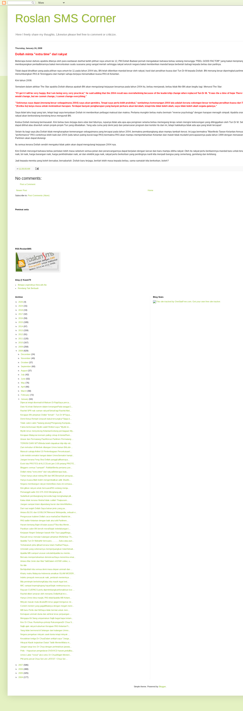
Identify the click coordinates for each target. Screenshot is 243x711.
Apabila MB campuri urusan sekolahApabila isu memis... (46, 553)
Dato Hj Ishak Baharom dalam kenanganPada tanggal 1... (46, 406)
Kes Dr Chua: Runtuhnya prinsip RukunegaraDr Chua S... (46, 622)
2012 (21, 334)
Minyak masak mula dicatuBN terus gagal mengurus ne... (46, 602)
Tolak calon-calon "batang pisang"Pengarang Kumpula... (46, 423)
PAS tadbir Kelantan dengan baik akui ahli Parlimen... (44, 520)
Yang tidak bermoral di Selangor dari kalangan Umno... (45, 630)
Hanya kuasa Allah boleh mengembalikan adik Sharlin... (45, 480)
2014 (21, 326)
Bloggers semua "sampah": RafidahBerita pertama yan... (46, 467)
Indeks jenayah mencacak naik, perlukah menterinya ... (45, 577)
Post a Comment (27, 184)
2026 (21, 302)
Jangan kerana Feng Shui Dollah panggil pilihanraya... (44, 459)
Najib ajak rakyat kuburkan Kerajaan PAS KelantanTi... (45, 626)
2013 (21, 330)
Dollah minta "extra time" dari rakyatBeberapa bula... (44, 472)
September (26, 366)
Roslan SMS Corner (65, 18)
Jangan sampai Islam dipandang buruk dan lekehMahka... (46, 504)
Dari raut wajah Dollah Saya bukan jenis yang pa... (43, 508)
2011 (21, 338)
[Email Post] (36, 169)
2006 (21, 669)
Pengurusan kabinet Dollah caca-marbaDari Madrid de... (46, 516)
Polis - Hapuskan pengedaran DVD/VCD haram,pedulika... (47, 651)
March (24, 391)
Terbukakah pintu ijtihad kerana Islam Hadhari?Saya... (45, 545)
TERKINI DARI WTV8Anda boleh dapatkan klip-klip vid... (46, 443)
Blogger (162, 686)
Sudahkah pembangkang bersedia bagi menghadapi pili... (46, 496)
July (23, 374)
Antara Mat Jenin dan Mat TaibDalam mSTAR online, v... (45, 561)
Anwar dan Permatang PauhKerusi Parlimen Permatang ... (46, 439)
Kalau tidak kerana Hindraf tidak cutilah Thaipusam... (44, 500)
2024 (21, 306)
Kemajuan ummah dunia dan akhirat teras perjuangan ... (46, 614)
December (26, 354)
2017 (21, 314)
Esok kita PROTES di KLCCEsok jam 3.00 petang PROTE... (48, 463)
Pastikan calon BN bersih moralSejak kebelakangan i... (45, 529)
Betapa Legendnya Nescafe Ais (32, 285)
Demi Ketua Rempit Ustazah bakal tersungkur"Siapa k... (46, 419)
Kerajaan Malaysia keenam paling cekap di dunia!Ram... (46, 435)
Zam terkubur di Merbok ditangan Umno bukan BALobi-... (46, 447)
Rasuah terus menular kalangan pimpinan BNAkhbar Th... (46, 537)
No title (23, 565)
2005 (21, 673)
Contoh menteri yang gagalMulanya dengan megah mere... (47, 606)
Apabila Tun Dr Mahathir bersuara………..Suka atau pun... (47, 541)
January (25, 399)
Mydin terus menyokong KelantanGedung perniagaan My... (47, 431)
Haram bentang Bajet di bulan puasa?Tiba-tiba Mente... (45, 525)
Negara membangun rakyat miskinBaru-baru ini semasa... (46, 484)
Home (150, 190)
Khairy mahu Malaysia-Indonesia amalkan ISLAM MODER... (47, 573)
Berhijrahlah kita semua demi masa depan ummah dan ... (46, 569)
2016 (21, 318)
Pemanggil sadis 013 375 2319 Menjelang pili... (41, 492)
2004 (21, 677)
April (23, 387)
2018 (21, 310)
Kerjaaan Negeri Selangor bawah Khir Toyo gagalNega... (46, 532)
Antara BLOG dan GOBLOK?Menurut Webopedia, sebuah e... (48, 512)
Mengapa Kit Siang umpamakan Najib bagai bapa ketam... (46, 618)
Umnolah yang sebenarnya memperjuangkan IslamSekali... (47, 549)
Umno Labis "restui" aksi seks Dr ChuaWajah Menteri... (45, 655)
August (24, 370)
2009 (21, 347)
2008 (21, 351)
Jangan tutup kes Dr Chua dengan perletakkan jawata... (46, 647)
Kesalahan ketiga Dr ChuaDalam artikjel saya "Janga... (45, 638)
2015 (21, 322)
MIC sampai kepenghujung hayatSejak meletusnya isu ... (46, 585)
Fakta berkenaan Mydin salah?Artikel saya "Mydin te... (45, 427)
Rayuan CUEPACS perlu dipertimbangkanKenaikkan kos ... (47, 590)
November (26, 358)
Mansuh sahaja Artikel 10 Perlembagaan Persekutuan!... (46, 451)
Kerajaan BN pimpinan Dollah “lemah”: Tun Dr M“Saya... (46, 415)
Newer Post (21, 190)
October (25, 362)
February (25, 395)
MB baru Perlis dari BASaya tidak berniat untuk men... (44, 610)
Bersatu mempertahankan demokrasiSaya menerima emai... (48, 557)
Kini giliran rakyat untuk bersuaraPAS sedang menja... (44, 488)
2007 (21, 665)
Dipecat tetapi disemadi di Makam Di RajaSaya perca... (45, 402)
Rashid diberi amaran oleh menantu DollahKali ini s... (44, 594)
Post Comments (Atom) (39, 195)
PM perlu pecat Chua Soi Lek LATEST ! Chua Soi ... (44, 659)
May (23, 383)
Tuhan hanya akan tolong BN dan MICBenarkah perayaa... (47, 476)
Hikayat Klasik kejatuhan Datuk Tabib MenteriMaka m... (45, 642)
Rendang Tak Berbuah (28, 288)
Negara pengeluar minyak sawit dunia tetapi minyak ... (45, 634)
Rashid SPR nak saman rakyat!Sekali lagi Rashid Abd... (45, 410)
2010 (21, 342)
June (23, 379)
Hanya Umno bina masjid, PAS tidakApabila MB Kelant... (45, 598)
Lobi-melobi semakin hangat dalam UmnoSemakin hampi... (47, 455)
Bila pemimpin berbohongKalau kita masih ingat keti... (44, 581)
